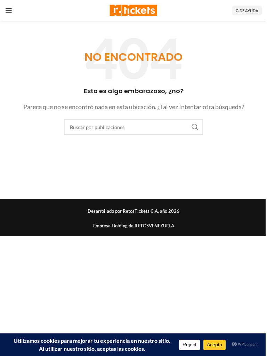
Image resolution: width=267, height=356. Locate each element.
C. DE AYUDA (247, 10)
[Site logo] (133, 9)
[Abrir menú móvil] (9, 10)
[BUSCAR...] (195, 127)
